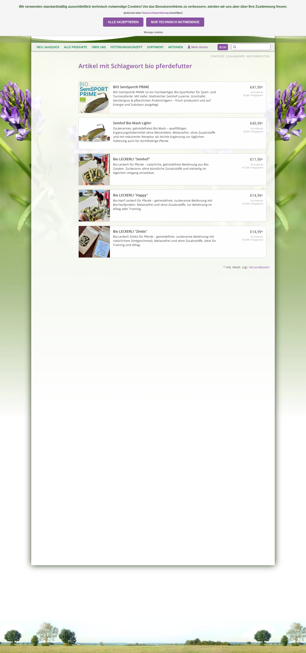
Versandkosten (259, 267)
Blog (222, 47)
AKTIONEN (175, 47)
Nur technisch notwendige (175, 22)
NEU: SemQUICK (48, 47)
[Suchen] (234, 47)
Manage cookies (153, 32)
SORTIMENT (155, 47)
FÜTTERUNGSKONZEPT (126, 47)
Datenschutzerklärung (155, 12)
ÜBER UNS (99, 47)
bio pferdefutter (258, 56)
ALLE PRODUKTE (75, 47)
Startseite (217, 56)
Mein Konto (199, 47)
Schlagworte (235, 56)
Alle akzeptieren (123, 22)
